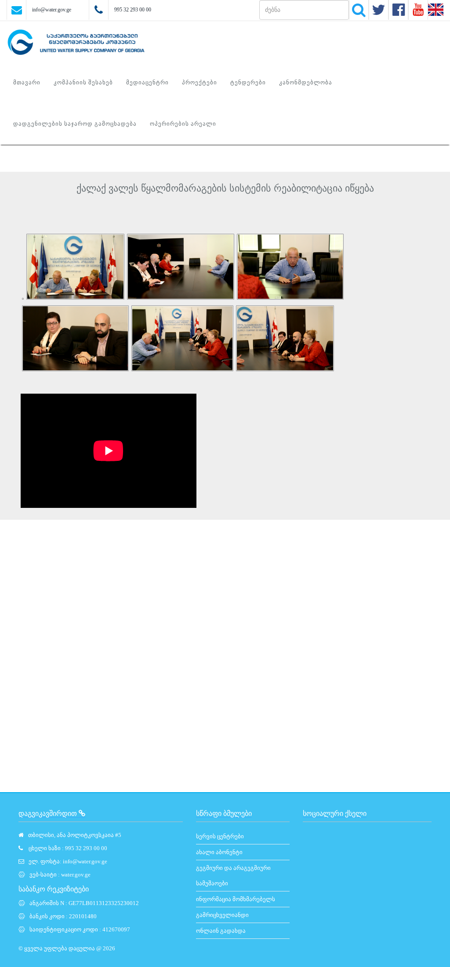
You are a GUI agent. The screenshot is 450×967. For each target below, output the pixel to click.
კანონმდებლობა (305, 82)
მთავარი (26, 82)
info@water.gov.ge (51, 10)
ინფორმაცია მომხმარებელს (235, 899)
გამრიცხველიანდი (222, 915)
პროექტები (199, 82)
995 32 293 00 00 (132, 10)
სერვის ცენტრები (220, 836)
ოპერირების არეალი (183, 123)
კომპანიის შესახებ (83, 82)
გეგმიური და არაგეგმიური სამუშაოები (233, 876)
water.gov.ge (76, 874)
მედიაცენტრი (147, 82)
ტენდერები (248, 82)
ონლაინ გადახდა (221, 930)
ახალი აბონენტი (219, 852)
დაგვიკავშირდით (48, 813)
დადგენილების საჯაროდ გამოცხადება (75, 123)
